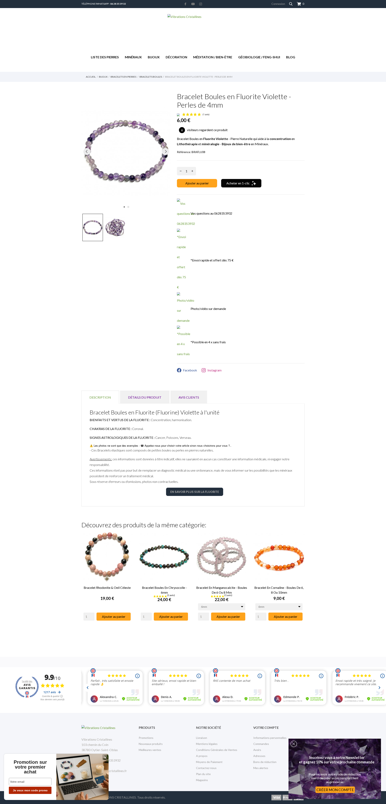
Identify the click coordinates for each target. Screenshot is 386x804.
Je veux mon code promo (30, 790)
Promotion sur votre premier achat (30, 767)
